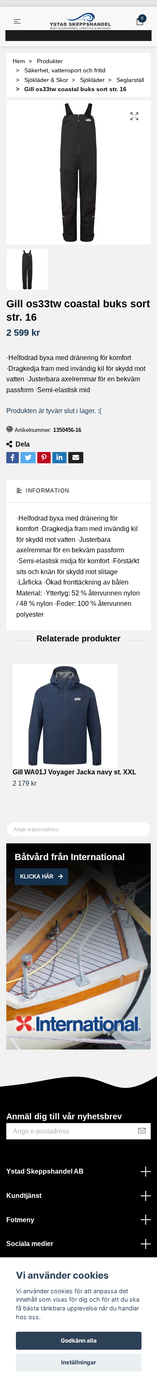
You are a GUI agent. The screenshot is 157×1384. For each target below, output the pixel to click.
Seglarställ (130, 80)
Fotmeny (20, 1219)
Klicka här (37, 876)
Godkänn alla (79, 1340)
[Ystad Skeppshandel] (80, 21)
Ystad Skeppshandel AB (45, 1171)
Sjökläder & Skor (46, 80)
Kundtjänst (23, 1195)
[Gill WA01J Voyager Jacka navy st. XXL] (78, 716)
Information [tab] (46, 491)
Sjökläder (92, 80)
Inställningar (78, 1362)
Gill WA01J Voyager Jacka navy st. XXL (74, 772)
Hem (19, 61)
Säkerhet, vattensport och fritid (65, 70)
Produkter (50, 61)
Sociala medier (29, 1243)
